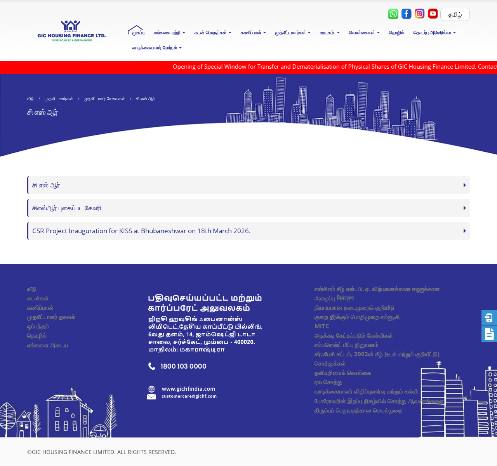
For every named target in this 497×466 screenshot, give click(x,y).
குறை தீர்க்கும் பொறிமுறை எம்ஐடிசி (357, 316)
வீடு (31, 289)
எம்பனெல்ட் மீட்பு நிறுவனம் (347, 344)
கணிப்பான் (40, 307)
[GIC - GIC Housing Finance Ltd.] (71, 31)
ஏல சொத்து (328, 382)
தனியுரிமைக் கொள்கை (343, 372)
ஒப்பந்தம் (38, 326)
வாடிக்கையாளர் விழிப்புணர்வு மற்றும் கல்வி (366, 391)
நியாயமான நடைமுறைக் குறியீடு (354, 307)
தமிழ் (455, 14)
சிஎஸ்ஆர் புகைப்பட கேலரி (66, 207)
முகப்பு (138, 32)
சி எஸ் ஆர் (46, 184)
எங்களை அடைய (47, 345)
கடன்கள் (38, 298)
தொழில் (396, 32)
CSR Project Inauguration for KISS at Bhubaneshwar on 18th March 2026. (141, 230)
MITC (322, 326)
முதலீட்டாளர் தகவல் (51, 316)
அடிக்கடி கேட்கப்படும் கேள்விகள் (354, 335)
